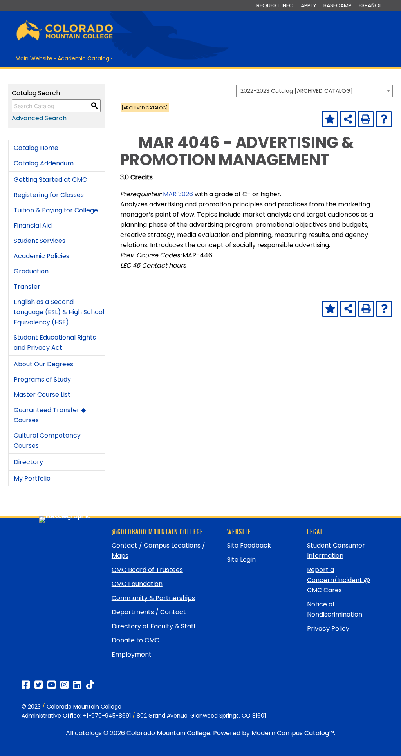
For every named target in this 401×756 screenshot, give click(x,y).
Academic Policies (41, 255)
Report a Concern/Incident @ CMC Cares (338, 580)
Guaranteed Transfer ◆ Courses (50, 415)
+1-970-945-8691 (107, 716)
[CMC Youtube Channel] (51, 684)
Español (370, 5)
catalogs (88, 733)
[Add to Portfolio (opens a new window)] (330, 119)
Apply (308, 5)
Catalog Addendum (44, 163)
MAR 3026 (178, 194)
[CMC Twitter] (38, 684)
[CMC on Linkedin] (77, 684)
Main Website (34, 58)
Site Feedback (249, 545)
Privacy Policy (328, 628)
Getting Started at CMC (50, 179)
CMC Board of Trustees (147, 569)
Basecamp (337, 5)
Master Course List (42, 394)
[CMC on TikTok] (90, 684)
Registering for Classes (49, 194)
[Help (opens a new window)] (384, 119)
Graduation (31, 271)
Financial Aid (33, 225)
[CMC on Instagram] (64, 684)
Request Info (275, 5)
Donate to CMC (135, 640)
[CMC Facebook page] (26, 684)
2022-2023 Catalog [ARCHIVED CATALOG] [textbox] (296, 91)
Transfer (27, 286)
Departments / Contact (149, 612)
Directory (28, 462)
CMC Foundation (137, 583)
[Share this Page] (348, 119)
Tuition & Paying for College (56, 210)
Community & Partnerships (153, 597)
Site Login (241, 559)
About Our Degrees (43, 364)
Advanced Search (39, 118)
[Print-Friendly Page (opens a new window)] (366, 119)
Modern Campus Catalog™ (292, 733)
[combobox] (314, 91)
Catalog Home (36, 147)
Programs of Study (42, 379)
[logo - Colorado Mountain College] (65, 39)
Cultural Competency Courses (47, 440)
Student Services (39, 240)
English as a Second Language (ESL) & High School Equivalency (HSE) (59, 312)
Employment (132, 654)
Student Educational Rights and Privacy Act (55, 342)
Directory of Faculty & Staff (154, 626)
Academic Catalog (83, 58)
